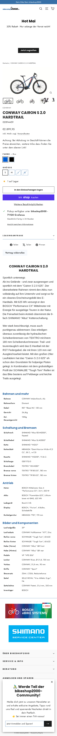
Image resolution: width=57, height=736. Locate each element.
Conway (7, 108)
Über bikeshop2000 (16, 653)
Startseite (6, 63)
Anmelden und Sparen (18, 678)
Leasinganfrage (13, 235)
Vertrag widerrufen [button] (15, 252)
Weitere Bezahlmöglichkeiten (28, 204)
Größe (7, 168)
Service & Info (13, 661)
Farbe (9, 154)
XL (25, 172)
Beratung (10, 669)
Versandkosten (23, 133)
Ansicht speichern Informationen (20, 224)
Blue (5, 159)
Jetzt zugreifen (28, 50)
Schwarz (11, 159)
